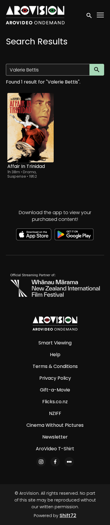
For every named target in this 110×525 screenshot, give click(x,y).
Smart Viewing (55, 342)
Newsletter (55, 437)
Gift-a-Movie (55, 389)
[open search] (89, 15)
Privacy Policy (55, 378)
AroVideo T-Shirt (55, 448)
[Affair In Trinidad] (30, 127)
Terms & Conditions (55, 366)
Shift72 (68, 515)
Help (55, 354)
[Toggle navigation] (100, 15)
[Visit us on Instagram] (41, 461)
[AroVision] (55, 323)
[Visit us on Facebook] (55, 461)
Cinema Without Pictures (55, 425)
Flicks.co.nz (55, 401)
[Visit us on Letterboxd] (69, 461)
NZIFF (55, 413)
